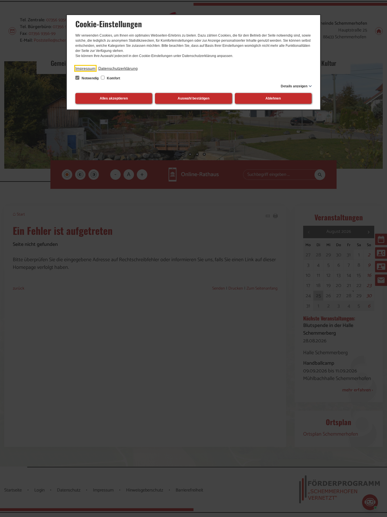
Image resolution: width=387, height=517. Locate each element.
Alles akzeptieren (114, 98)
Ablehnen (273, 98)
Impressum (85, 68)
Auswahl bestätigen (193, 98)
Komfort (113, 78)
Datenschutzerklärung (118, 68)
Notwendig (90, 78)
